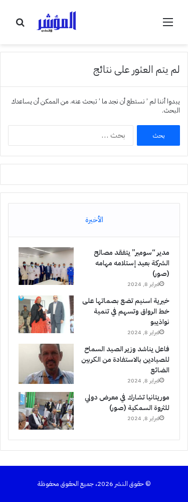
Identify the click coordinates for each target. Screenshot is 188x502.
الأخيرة (94, 219)
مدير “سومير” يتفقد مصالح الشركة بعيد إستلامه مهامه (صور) (131, 263)
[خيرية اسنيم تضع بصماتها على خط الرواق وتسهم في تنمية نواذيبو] (46, 314)
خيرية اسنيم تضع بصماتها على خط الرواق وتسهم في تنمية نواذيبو (125, 311)
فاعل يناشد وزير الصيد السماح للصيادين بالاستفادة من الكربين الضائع (125, 359)
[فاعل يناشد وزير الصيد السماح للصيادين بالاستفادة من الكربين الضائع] (46, 364)
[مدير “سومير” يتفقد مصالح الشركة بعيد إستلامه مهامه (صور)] (46, 266)
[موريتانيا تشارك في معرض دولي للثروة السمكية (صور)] (46, 411)
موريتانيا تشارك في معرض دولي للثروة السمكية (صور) (127, 402)
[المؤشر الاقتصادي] (57, 22)
